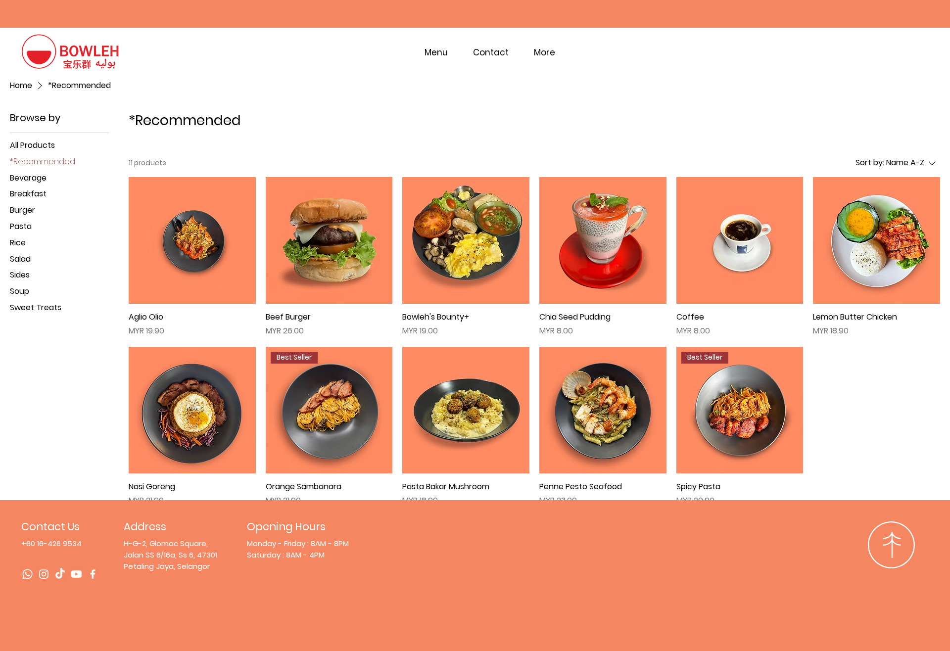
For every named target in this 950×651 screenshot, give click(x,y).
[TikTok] (60, 574)
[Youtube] (76, 574)
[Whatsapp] (27, 574)
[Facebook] (93, 574)
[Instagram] (44, 574)
